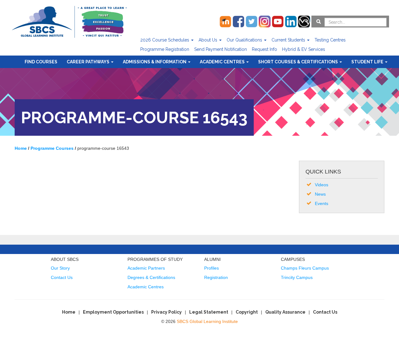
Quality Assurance (285, 312)
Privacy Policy (166, 312)
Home (68, 312)
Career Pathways (88, 61)
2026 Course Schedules (165, 39)
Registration (216, 277)
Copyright (247, 312)
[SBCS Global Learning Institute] (69, 21)
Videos (321, 184)
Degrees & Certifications (151, 277)
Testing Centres (330, 39)
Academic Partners (146, 268)
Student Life (367, 61)
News (320, 194)
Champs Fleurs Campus (305, 268)
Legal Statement (208, 312)
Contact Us (62, 277)
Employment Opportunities (113, 312)
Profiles (211, 268)
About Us (209, 39)
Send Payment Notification (220, 49)
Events (321, 203)
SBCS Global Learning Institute (207, 321)
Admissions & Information (155, 61)
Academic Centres (223, 61)
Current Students (289, 39)
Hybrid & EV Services (303, 49)
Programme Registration (164, 49)
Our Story (60, 268)
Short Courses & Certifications (298, 61)
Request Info (264, 49)
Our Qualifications (245, 39)
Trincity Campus (297, 277)
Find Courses (41, 61)
